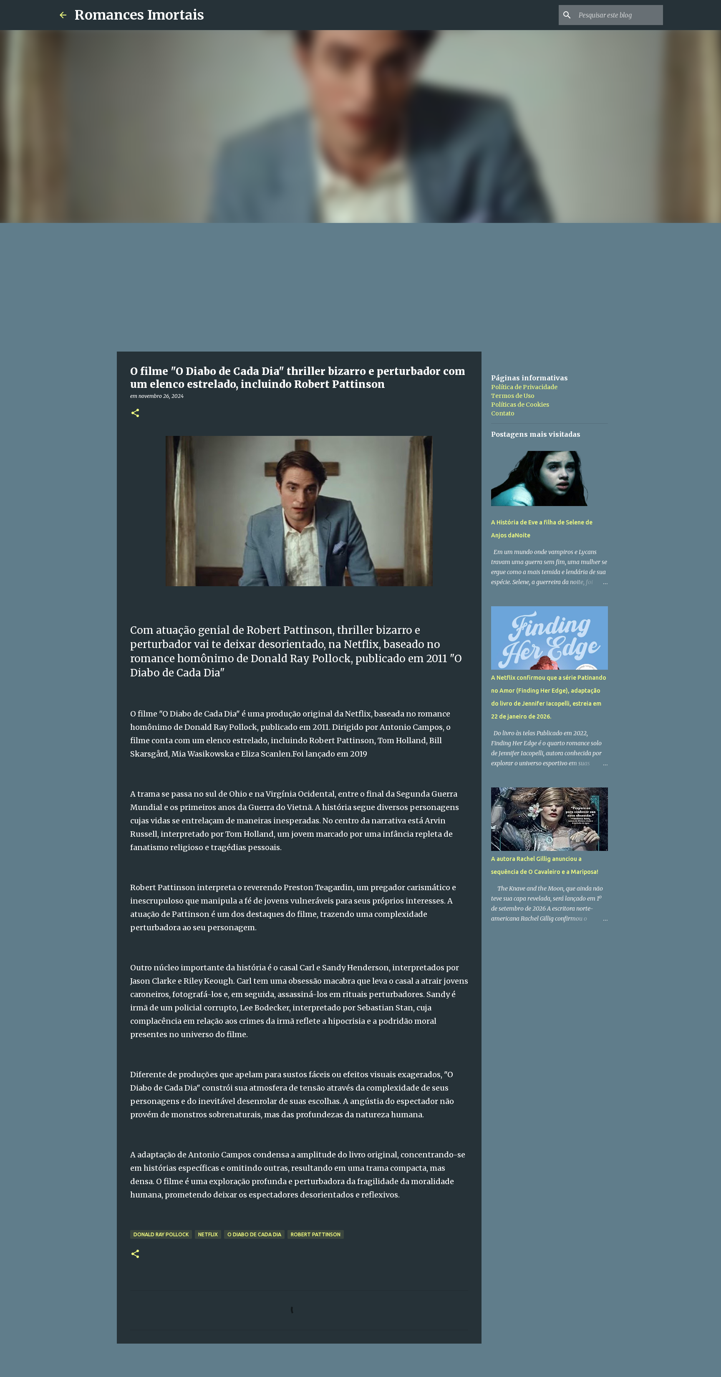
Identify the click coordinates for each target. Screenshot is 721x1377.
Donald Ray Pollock (161, 1234)
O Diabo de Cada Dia (254, 1234)
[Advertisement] (360, 285)
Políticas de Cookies (520, 404)
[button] (135, 413)
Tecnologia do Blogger (365, 1365)
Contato (502, 413)
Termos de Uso (512, 396)
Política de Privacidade (524, 387)
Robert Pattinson (315, 1234)
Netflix (208, 1234)
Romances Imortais (139, 15)
